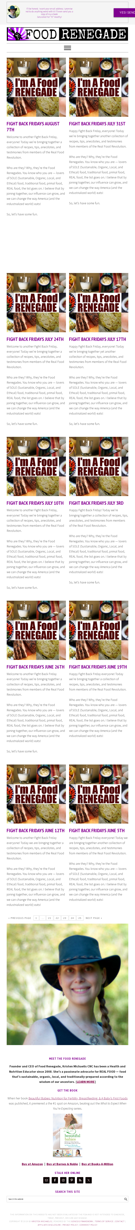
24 (72, 918)
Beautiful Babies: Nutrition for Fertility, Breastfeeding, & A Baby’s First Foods (78, 1098)
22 (57, 918)
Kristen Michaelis (42, 1221)
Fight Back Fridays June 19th (98, 666)
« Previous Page (19, 918)
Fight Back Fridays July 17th (97, 339)
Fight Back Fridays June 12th (36, 830)
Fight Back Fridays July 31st (97, 123)
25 (80, 918)
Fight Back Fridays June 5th (97, 830)
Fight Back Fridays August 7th (33, 126)
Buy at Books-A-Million (97, 1164)
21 (49, 918)
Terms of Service (104, 1221)
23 (64, 918)
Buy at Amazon (32, 1164)
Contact (120, 1221)
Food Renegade (67, 32)
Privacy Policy (70, 1224)
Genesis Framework (82, 1221)
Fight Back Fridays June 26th (36, 666)
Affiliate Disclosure (49, 1224)
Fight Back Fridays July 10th (35, 503)
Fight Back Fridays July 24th (35, 339)
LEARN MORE (86, 1082)
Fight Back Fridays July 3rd (96, 503)
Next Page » (94, 918)
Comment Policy (88, 1224)
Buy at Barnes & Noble (62, 1164)
